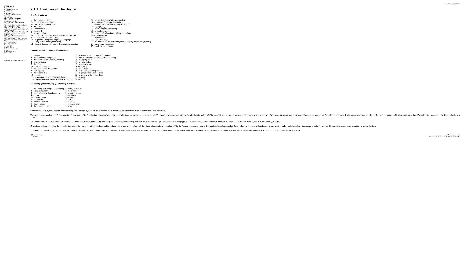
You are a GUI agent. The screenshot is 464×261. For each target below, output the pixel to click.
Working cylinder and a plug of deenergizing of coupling (203, 126)
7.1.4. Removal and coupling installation (15, 25)
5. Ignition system (9, 13)
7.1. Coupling (8, 17)
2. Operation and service (11, 9)
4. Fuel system (8, 11)
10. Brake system (9, 47)
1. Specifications (8, 7)
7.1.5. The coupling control (12, 26)
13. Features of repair (10, 51)
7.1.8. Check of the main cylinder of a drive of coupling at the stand (14, 36)
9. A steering (7, 46)
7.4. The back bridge (10, 43)
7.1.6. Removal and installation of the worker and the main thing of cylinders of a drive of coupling (16, 29)
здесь (25, 60)
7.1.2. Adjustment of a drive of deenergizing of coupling (12, 20)
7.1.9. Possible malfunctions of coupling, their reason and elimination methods (15, 39)
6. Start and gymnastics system (12, 14)
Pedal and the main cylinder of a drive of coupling (118, 126)
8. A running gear (9, 45)
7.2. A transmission (9, 41)
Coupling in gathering (94, 115)
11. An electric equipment (11, 49)
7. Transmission (8, 15)
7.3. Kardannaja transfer (11, 42)
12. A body (7, 50)
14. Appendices (8, 53)
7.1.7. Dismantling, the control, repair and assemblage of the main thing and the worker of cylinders (16, 33)
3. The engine (8, 10)
